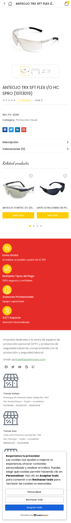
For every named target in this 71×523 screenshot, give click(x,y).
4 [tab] (41, 226)
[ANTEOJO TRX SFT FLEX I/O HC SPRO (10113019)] (4, 129)
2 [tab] (34, 226)
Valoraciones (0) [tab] (13, 149)
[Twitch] (33, 367)
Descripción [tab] (10, 142)
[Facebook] (6, 367)
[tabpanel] (18, 197)
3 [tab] (37, 226)
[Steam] (26, 367)
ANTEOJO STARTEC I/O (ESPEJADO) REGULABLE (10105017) (18, 207)
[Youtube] (19, 367)
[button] (62, 3)
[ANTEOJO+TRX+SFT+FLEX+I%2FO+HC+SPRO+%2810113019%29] (11, 129)
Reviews (25, 100)
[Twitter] (13, 367)
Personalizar (34, 492)
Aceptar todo (34, 507)
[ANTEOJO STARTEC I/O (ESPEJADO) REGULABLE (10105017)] (18, 188)
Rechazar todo (34, 499)
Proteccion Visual (26, 120)
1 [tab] (30, 226)
